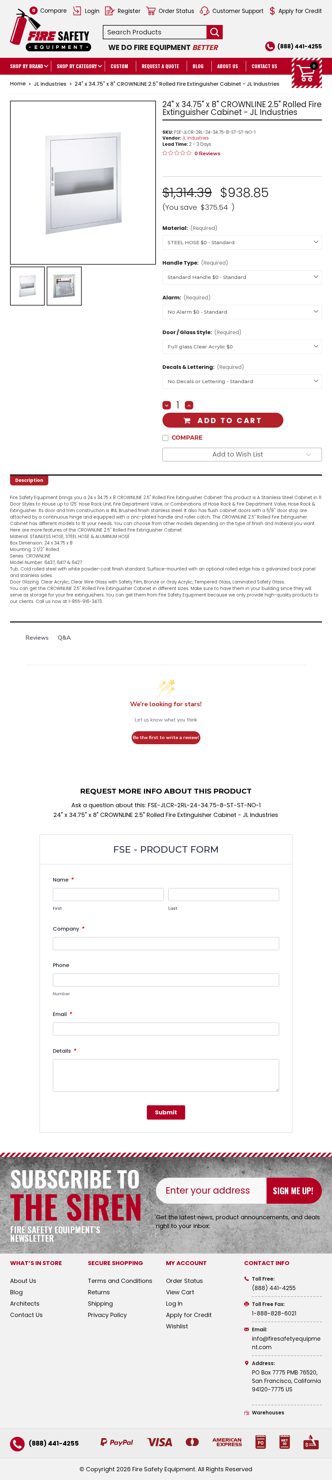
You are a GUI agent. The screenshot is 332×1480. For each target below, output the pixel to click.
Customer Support (238, 11)
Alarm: (186, 297)
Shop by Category (77, 65)
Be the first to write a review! (166, 737)
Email (62, 1014)
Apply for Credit (300, 11)
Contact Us (264, 65)
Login (92, 11)
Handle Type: (195, 263)
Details (64, 1051)
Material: (190, 228)
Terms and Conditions (120, 1281)
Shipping (100, 1303)
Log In (174, 1303)
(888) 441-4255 (300, 46)
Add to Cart (229, 421)
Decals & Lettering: (203, 367)
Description (29, 480)
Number (61, 994)
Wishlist (177, 1326)
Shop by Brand (26, 65)
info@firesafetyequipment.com (286, 1343)
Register (129, 11)
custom (119, 65)
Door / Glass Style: (202, 332)
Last (172, 908)
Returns (99, 1292)
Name (63, 880)
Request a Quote (160, 65)
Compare (49, 11)
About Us (227, 65)
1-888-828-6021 (274, 1313)
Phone (61, 965)
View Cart (180, 1292)
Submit (166, 1112)
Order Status (176, 11)
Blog (198, 65)
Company (68, 929)
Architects (25, 1303)
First (57, 908)
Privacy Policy (107, 1315)
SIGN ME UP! (293, 1191)
